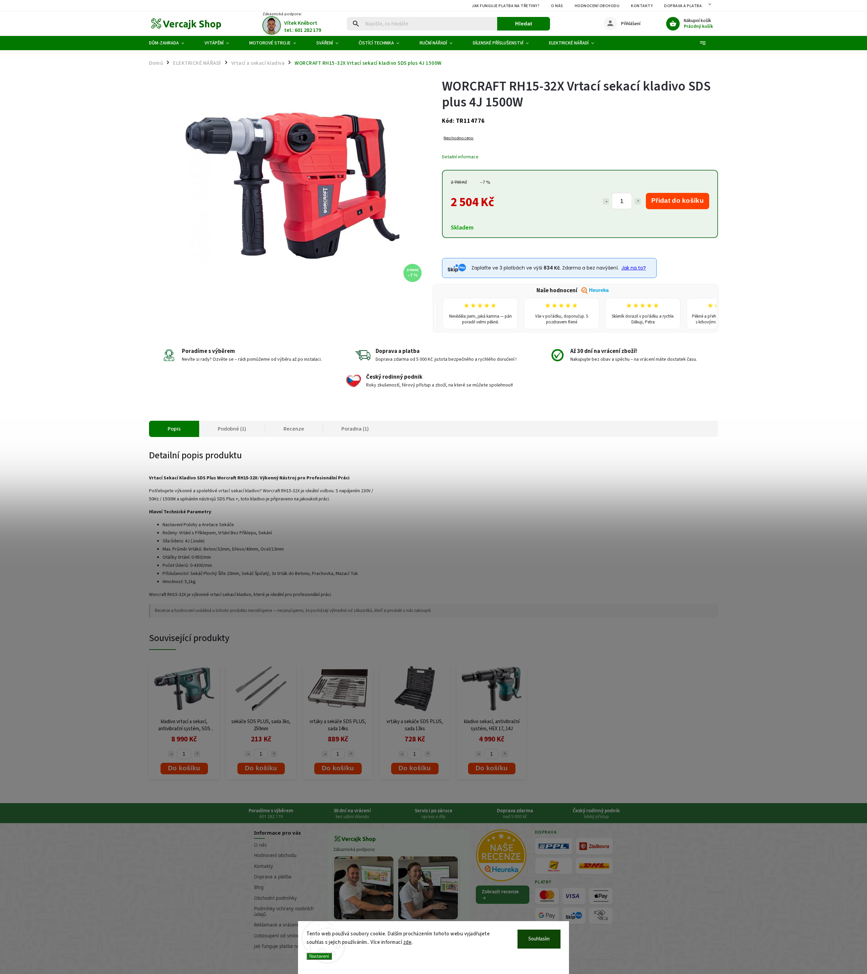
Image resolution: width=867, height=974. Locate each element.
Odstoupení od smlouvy (279, 936)
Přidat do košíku (677, 200)
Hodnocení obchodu (597, 6)
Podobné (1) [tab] (232, 429)
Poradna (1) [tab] (355, 429)
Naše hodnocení (572, 290)
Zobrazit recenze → (500, 895)
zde (407, 942)
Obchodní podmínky (275, 898)
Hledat (523, 23)
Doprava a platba (683, 6)
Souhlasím (539, 938)
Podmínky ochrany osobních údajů (284, 911)
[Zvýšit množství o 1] (638, 201)
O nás (557, 6)
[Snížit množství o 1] (606, 201)
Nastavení (319, 956)
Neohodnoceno (458, 138)
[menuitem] (171, 43)
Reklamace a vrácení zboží (282, 925)
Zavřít (697, 283)
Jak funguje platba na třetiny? (506, 6)
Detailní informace (460, 157)
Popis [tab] (174, 429)
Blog (258, 887)
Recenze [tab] (293, 429)
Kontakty (642, 6)
